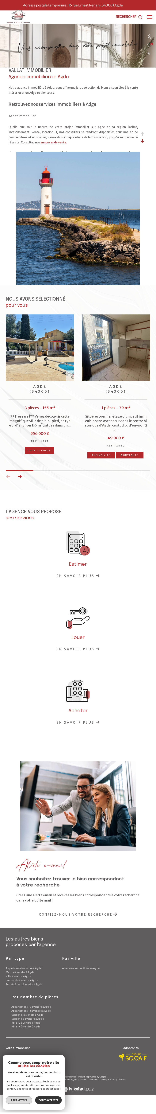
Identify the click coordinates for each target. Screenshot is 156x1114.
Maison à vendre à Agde (20, 972)
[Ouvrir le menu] (150, 17)
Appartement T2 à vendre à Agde (31, 1006)
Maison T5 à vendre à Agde (27, 1014)
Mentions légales (70, 1079)
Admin (83, 1079)
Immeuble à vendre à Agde (22, 980)
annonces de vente (53, 142)
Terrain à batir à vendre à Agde (24, 984)
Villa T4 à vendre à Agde (25, 1026)
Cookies (121, 1080)
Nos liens (93, 1079)
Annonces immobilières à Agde (81, 968)
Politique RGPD (108, 1079)
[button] (19, 477)
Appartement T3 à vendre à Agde (31, 1010)
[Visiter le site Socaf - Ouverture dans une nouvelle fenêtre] (133, 1057)
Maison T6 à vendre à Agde (27, 1018)
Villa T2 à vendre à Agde (25, 1022)
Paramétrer (19, 1100)
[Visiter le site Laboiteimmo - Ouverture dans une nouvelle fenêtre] (77, 1086)
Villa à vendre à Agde (18, 976)
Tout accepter (48, 1100)
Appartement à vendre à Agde (24, 968)
